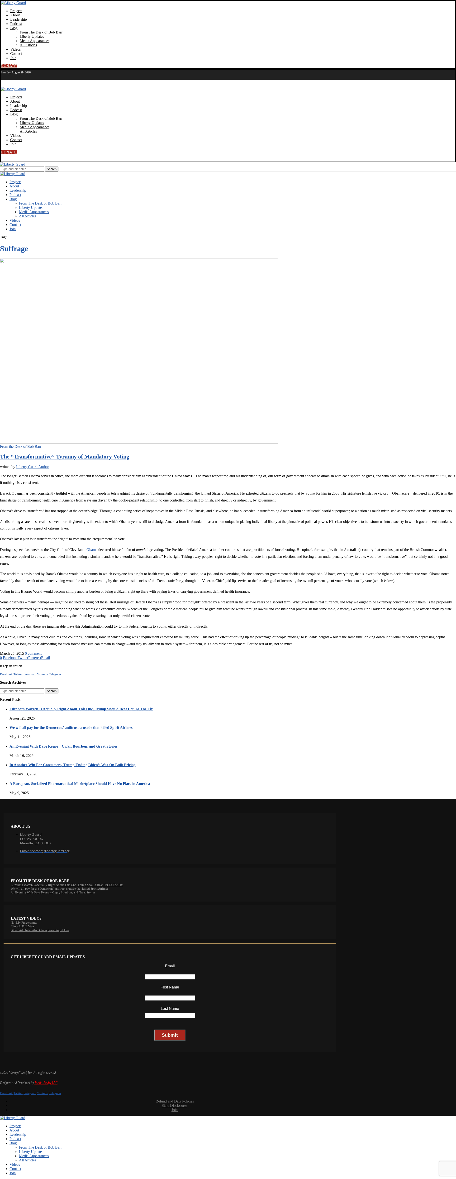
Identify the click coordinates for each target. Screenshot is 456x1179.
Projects (16, 11)
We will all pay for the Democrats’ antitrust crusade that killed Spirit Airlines (71, 728)
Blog (14, 28)
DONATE (9, 66)
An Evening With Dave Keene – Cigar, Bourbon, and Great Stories (63, 746)
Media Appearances (34, 41)
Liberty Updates (32, 36)
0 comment (33, 653)
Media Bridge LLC (45, 1083)
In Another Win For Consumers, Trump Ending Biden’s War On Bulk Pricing (73, 765)
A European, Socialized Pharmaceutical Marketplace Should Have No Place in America (80, 784)
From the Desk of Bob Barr (20, 446)
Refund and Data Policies (175, 1101)
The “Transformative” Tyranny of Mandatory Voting (64, 456)
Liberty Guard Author (32, 467)
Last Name (170, 1009)
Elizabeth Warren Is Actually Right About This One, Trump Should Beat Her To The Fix (81, 709)
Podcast (16, 24)
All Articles (28, 45)
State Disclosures (174, 1105)
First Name (170, 987)
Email (170, 966)
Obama (92, 550)
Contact (16, 54)
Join (13, 58)
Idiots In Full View (22, 926)
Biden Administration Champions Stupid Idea (40, 930)
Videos (15, 49)
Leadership (18, 19)
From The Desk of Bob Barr (41, 32)
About (15, 15)
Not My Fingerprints (24, 922)
